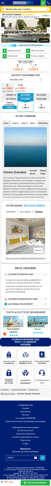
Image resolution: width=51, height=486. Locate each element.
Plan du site (25, 440)
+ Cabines (9, 107)
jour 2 (15, 123)
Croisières (5, 390)
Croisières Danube (18, 390)
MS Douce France (8, 394)
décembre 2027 (16, 80)
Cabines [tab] (39, 211)
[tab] (8, 88)
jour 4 (33, 123)
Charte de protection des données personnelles (25, 421)
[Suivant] (46, 326)
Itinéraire (43, 123)
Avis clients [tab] (25, 211)
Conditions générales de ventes (25, 437)
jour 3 (24, 123)
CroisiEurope (33, 390)
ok (42, 458)
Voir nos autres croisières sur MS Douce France (25, 258)
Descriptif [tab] (11, 211)
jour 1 (6, 123)
